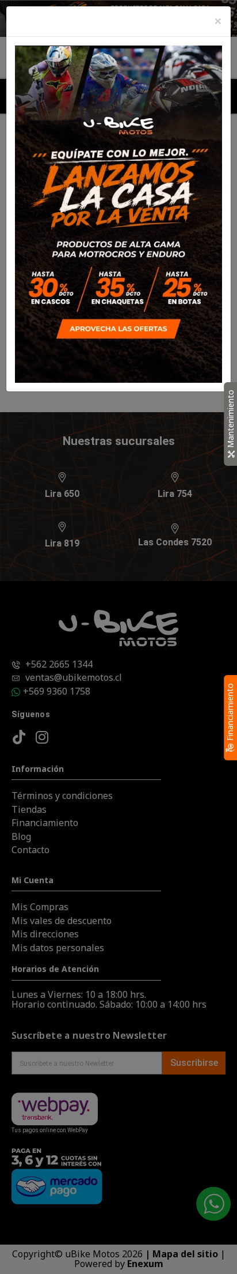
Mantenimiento (230, 420)
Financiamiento (229, 713)
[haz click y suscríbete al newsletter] (118, 213)
